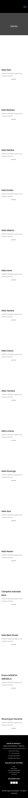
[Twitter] (14, 783)
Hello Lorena (7, 431)
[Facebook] (11, 783)
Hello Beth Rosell (9, 635)
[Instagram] (16, 783)
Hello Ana (6, 511)
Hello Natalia (7, 150)
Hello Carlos (7, 350)
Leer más (13, 79)
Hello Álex (6, 69)
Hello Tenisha (8, 390)
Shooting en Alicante (11, 718)
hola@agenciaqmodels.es (14, 758)
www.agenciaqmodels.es (14, 755)
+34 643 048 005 (15, 753)
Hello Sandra (7, 310)
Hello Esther (7, 190)
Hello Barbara (8, 109)
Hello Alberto (7, 230)
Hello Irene (6, 270)
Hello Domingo (8, 471)
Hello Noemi (7, 551)
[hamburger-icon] (25, 7)
